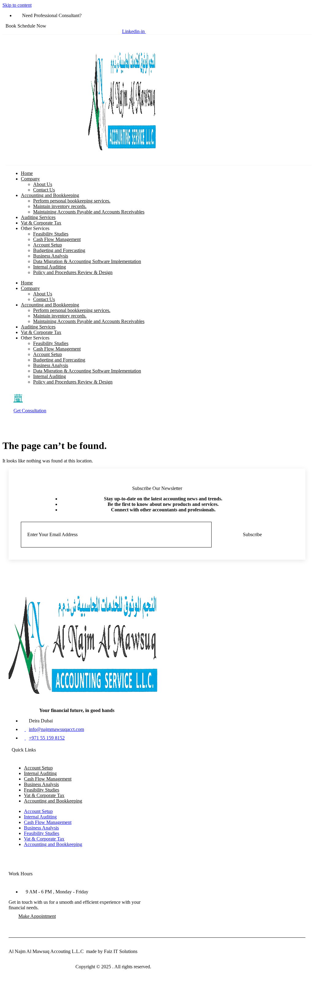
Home (27, 173)
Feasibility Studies (50, 233)
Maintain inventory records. (59, 206)
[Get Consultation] (18, 398)
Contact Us (44, 189)
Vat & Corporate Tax (41, 222)
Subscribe (252, 534)
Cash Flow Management (57, 239)
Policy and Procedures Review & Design (73, 272)
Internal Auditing (49, 266)
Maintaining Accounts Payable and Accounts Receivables (88, 211)
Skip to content (17, 5)
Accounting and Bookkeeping (50, 195)
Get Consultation (29, 410)
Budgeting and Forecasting (59, 250)
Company (30, 178)
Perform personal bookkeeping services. (71, 200)
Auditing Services (38, 217)
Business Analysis (50, 255)
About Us (42, 184)
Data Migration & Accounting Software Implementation (87, 261)
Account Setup (47, 244)
